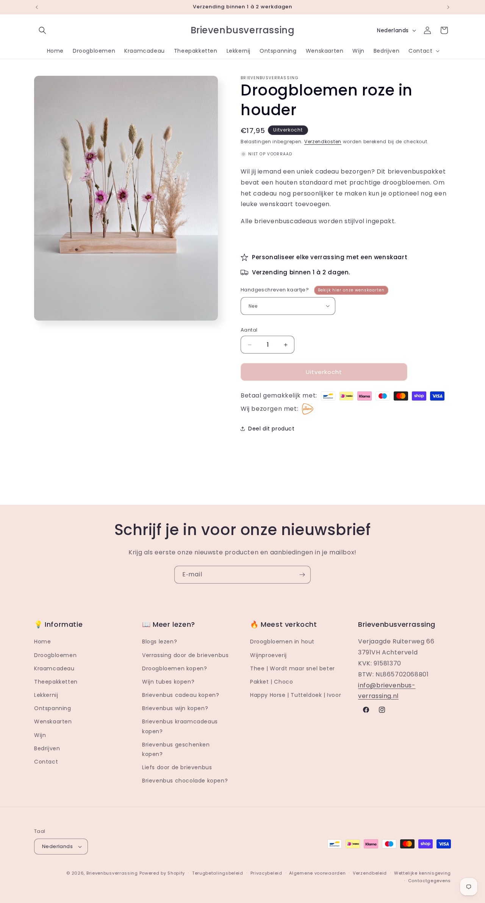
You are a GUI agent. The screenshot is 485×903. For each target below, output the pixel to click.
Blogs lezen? (159, 641)
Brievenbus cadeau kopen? (180, 695)
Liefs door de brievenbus (177, 767)
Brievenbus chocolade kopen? (185, 781)
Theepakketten (56, 681)
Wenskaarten (53, 722)
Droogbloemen (55, 655)
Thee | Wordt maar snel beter (292, 668)
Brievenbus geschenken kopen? (176, 749)
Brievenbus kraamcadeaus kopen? (180, 726)
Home (42, 641)
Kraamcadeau (54, 668)
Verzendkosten (322, 141)
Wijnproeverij (268, 655)
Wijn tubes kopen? (168, 681)
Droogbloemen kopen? (174, 668)
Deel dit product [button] (271, 428)
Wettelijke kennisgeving (422, 873)
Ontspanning (52, 708)
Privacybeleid (266, 873)
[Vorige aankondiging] (36, 7)
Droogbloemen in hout (282, 641)
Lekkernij (46, 695)
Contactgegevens (429, 881)
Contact (46, 761)
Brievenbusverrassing (112, 873)
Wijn (40, 735)
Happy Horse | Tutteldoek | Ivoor (295, 695)
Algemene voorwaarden (317, 873)
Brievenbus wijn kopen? (175, 708)
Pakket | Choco (271, 681)
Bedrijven (47, 748)
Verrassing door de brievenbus (185, 655)
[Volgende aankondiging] (448, 7)
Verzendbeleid (370, 873)
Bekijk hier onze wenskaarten (351, 290)
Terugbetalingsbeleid (217, 873)
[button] (42, 30)
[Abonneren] (302, 575)
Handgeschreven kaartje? (313, 289)
